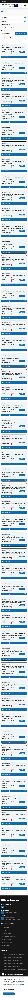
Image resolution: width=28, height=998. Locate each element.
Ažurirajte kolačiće (10, 989)
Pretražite (19, 33)
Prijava (4, 1)
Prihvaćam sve (8, 994)
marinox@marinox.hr (10, 912)
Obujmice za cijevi (18, 10)
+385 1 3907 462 (9, 907)
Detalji (22, 51)
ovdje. (23, 984)
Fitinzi (6, 10)
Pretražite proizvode (6, 30)
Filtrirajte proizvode (6, 24)
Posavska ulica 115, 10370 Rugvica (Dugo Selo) (12, 918)
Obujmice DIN (4, 12)
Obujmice (11, 10)
